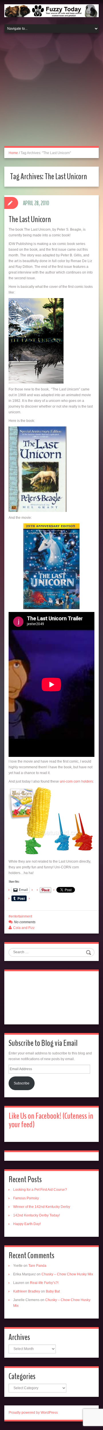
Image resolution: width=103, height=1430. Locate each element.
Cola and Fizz (24, 928)
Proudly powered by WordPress (33, 1413)
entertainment (21, 916)
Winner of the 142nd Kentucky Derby (41, 1207)
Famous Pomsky (26, 1198)
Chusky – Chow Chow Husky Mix (67, 1274)
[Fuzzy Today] (51, 10)
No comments (24, 922)
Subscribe (21, 1083)
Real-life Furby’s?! (44, 1283)
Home (13, 153)
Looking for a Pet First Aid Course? (40, 1190)
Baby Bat (53, 1291)
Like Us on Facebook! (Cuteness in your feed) (51, 1120)
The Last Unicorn (30, 219)
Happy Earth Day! (27, 1224)
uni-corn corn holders (76, 781)
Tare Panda (37, 1266)
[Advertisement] (51, 92)
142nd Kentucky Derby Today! (36, 1215)
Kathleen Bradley (26, 1291)
